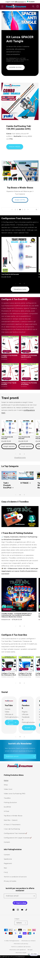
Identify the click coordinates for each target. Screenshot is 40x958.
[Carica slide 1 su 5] (15, 209)
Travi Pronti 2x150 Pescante (24, 437)
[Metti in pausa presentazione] (36, 209)
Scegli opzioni (9, 446)
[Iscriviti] (34, 756)
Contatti (7, 842)
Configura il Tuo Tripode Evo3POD (8, 383)
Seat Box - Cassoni (10, 820)
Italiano (19, 923)
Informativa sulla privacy (21, 943)
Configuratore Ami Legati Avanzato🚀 (18, 838)
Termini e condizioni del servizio (20, 946)
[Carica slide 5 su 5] (24, 209)
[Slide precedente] (12, 209)
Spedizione (8, 859)
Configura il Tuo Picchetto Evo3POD (9, 356)
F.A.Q (6, 872)
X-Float (6, 811)
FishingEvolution (14, 940)
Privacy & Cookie (10, 881)
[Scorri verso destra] (24, 283)
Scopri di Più (20, 200)
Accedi (27, 728)
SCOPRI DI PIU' (15, 67)
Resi (5, 868)
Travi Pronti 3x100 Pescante (10, 274)
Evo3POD (7, 807)
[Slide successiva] (28, 209)
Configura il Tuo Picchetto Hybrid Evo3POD (29, 356)
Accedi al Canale (10, 722)
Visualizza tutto (20, 289)
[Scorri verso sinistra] (16, 283)
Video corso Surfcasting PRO (14, 793)
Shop (6, 785)
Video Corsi (8, 789)
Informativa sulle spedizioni (17, 949)
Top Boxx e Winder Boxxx (13, 816)
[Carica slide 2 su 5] (18, 209)
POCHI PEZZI (14, 147)
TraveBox (7, 798)
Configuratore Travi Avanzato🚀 (15, 833)
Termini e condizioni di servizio (15, 877)
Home (6, 780)
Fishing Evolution (10, 802)
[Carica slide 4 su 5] (22, 209)
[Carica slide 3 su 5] (20, 209)
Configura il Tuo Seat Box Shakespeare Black (8, 674)
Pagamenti (8, 863)
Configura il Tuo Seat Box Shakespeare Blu (25, 674)
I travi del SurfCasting (12, 829)
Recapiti (30, 949)
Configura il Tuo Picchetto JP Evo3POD (29, 383)
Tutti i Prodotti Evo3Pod (7, 485)
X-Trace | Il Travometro (12, 824)
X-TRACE (24, 483)
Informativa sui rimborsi (28, 940)
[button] (2, 6)
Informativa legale (21, 952)
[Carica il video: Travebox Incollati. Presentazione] (20, 516)
